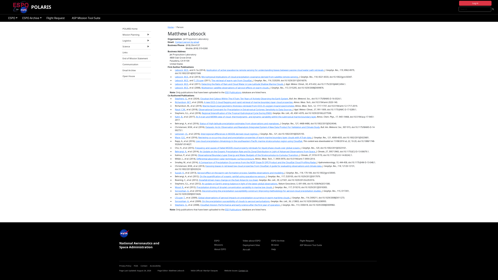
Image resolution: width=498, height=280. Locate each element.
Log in (475, 3)
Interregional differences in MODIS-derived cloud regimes (229, 133)
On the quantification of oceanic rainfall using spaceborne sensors (232, 176)
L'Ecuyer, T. (180, 197)
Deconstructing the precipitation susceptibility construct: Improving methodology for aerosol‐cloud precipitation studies (261, 191)
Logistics (126, 41)
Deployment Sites (251, 245)
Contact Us (243, 270)
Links (125, 52)
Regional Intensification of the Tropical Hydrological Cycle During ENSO (237, 113)
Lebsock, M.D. (181, 70)
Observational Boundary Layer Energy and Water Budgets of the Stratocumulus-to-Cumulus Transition (248, 155)
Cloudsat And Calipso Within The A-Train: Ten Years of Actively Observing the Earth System (244, 98)
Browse (275, 244)
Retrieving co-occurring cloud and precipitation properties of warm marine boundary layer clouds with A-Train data (254, 137)
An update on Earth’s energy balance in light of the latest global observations (239, 183)
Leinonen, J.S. (181, 133)
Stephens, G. (181, 98)
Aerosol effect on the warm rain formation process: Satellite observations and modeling (240, 172)
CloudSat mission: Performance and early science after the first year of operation (240, 205)
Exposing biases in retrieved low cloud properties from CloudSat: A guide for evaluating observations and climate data (263, 166)
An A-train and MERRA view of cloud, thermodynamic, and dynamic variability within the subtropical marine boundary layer (256, 116)
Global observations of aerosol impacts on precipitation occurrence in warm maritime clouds (244, 197)
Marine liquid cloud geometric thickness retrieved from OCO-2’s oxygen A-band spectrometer (248, 105)
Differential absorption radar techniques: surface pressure (225, 158)
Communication (130, 64)
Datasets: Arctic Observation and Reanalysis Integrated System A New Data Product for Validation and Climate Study (262, 127)
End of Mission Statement (135, 58)
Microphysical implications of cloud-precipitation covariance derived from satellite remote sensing (249, 76)
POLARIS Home (130, 28)
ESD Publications (233, 92)
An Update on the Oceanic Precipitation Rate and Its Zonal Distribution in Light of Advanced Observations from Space (257, 151)
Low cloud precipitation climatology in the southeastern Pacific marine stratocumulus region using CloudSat (249, 141)
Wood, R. (179, 187)
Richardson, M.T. (183, 102)
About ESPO (220, 249)
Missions (218, 244)
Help (273, 249)
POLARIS (41, 7)
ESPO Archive (30, 18)
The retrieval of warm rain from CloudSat (231, 80)
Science (126, 47)
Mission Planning (130, 35)
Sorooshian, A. (182, 191)
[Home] (22, 7)
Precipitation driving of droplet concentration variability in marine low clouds (234, 187)
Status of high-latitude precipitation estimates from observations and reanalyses (239, 123)
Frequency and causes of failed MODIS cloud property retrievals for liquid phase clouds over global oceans (247, 147)
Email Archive (129, 70)
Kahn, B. (179, 116)
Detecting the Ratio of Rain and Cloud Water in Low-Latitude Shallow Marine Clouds (242, 84)
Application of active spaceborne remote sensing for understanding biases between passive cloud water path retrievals (265, 70)
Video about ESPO (252, 240)
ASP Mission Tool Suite (86, 18)
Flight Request (55, 18)
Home (171, 27)
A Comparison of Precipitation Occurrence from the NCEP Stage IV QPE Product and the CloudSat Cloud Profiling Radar (257, 162)
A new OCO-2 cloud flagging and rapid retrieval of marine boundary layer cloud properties (248, 102)
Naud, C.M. (180, 109)
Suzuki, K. (179, 172)
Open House (129, 76)
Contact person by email (187, 42)
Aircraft (246, 249)
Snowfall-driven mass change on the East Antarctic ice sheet (228, 180)
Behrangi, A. (181, 151)
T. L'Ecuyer (199, 80)
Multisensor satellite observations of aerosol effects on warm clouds (235, 87)
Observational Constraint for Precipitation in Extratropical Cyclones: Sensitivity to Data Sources (245, 109)
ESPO (11, 18)
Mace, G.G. (180, 137)
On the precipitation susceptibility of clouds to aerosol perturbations (236, 201)
